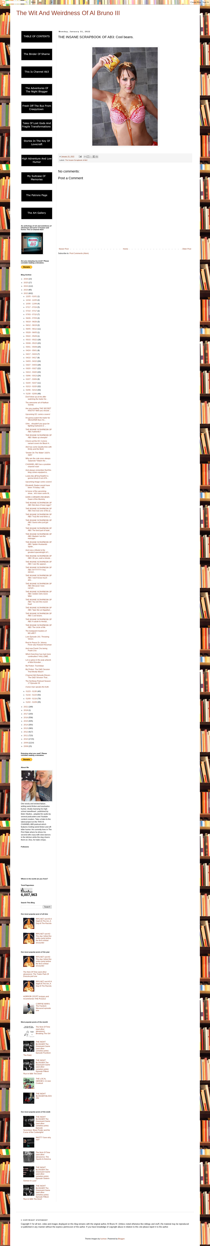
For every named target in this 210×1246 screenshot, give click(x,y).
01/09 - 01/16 (31, 699)
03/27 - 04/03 (31, 365)
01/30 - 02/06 (31, 394)
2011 (26, 735)
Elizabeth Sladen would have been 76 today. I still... (38, 486)
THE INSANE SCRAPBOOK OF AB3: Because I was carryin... (39, 586)
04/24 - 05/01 (31, 350)
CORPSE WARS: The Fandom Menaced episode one (43, 1007)
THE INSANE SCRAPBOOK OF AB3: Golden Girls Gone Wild (39, 594)
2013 (26, 728)
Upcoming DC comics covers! (38, 414)
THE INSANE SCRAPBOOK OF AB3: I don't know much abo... (39, 577)
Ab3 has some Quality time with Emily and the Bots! (39, 448)
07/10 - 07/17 (31, 311)
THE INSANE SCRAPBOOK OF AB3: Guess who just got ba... (39, 522)
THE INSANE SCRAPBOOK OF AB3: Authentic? (39, 430)
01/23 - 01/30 (31, 691)
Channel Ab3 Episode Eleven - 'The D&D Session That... (38, 676)
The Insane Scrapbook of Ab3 (76, 160)
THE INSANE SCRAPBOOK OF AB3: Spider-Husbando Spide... (39, 544)
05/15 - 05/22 (31, 340)
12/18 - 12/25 (31, 300)
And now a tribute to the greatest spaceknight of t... (38, 551)
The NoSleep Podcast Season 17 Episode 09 (38, 682)
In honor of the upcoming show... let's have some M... (38, 492)
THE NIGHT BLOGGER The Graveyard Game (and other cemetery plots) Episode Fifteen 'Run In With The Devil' (36, 1067)
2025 (26, 283)
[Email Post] (80, 156)
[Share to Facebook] (93, 156)
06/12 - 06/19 (31, 325)
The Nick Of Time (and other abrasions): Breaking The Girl (43, 1030)
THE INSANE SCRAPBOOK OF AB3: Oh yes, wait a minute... (39, 557)
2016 (26, 717)
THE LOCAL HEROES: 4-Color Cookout (43, 1081)
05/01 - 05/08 (31, 347)
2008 (26, 746)
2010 (26, 739)
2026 (26, 279)
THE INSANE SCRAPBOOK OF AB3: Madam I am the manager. (39, 536)
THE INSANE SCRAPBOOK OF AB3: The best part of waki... (39, 529)
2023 (26, 290)
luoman (103, 1239)
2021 (26, 707)
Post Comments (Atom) (79, 253)
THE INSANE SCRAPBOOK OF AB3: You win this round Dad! (39, 602)
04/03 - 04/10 (31, 361)
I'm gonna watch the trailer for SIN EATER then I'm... (38, 419)
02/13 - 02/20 (31, 386)
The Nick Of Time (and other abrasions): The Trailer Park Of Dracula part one (36, 974)
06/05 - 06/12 (31, 329)
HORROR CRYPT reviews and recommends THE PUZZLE (36, 997)
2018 (26, 710)
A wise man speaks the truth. (37, 687)
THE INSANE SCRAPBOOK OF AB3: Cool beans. (39, 614)
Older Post (186, 249)
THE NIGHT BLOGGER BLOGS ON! (44, 1096)
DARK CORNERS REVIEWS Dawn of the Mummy (38, 498)
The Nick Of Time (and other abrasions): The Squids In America (43, 1155)
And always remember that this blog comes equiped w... (38, 471)
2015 (26, 721)
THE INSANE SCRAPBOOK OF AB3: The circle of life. (39, 626)
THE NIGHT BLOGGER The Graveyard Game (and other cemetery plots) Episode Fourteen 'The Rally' (37, 1048)
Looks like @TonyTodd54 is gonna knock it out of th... (37, 477)
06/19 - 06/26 (31, 322)
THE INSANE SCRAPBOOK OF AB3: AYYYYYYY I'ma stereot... (39, 569)
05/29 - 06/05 (31, 332)
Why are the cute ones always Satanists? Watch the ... (38, 459)
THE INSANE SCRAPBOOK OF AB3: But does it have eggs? (39, 504)
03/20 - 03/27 (31, 368)
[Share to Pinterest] (96, 156)
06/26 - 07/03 (31, 318)
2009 (26, 743)
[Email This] (85, 156)
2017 (26, 714)
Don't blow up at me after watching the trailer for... (37, 398)
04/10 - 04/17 (31, 358)
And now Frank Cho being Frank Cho (36, 649)
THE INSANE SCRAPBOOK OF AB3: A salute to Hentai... (39, 620)
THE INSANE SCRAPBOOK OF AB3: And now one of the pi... (39, 510)
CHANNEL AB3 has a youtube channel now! (38, 465)
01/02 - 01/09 (31, 702)
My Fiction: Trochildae (35, 666)
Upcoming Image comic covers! (39, 482)
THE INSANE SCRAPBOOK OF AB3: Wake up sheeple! (39, 436)
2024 (26, 286)
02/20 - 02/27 (31, 383)
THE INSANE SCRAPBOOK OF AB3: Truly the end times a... (39, 515)
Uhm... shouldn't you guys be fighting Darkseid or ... (38, 425)
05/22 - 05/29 (31, 336)
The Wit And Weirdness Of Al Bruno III (68, 13)
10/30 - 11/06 (31, 304)
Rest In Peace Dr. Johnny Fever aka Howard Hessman (39, 644)
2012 (26, 732)
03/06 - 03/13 (31, 376)
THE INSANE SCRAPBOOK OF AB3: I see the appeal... (39, 563)
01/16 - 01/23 (31, 695)
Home (125, 249)
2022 (26, 293)
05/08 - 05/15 (31, 343)
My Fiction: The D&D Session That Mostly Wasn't (38, 670)
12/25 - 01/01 (31, 296)
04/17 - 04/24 (31, 354)
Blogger (121, 1239)
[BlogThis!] (88, 156)
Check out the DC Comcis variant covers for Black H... (38, 442)
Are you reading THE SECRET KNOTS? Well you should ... (38, 409)
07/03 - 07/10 (31, 314)
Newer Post (64, 249)
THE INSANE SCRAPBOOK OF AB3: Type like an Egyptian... (39, 609)
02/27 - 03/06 (31, 379)
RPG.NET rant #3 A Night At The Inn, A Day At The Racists (44, 921)
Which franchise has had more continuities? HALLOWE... (38, 655)
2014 (26, 725)
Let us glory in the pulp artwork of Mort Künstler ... (38, 661)
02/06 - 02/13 (31, 390)
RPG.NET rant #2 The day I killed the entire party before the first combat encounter (44, 938)
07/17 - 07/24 (31, 307)
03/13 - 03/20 (31, 372)
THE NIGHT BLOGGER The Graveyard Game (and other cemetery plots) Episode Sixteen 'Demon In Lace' (36, 1174)
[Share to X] (91, 156)
